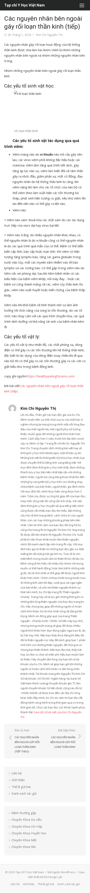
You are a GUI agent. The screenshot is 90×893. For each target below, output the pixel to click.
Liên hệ (17, 773)
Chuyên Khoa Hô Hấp (27, 826)
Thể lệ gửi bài (21, 787)
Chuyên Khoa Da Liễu (26, 819)
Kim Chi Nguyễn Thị (49, 35)
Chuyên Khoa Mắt (24, 840)
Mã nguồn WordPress (61, 872)
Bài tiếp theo (62, 738)
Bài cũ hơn (27, 740)
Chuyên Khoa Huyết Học (29, 833)
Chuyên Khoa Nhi (24, 847)
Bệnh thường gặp (24, 813)
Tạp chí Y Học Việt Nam (24, 5)
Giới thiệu (18, 780)
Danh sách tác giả (24, 793)
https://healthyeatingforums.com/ (50, 376)
